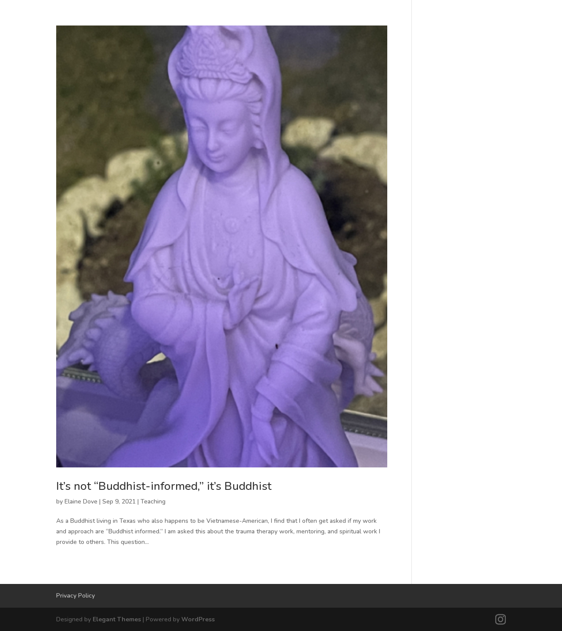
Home (206, 72)
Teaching (153, 501)
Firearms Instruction (387, 72)
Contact (533, 72)
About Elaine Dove (472, 72)
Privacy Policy (75, 595)
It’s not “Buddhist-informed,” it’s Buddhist (163, 486)
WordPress (198, 619)
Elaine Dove (81, 501)
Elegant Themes (117, 619)
